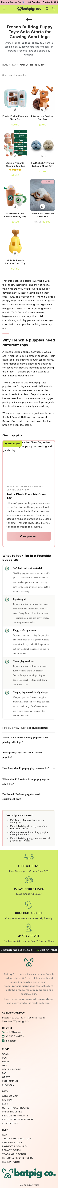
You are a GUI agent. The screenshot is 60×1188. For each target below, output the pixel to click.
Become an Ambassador (17, 1119)
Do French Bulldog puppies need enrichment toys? (28, 796)
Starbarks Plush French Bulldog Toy (15, 215)
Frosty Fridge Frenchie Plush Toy (15, 118)
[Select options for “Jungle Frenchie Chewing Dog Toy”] (15, 156)
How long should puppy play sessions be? (28, 768)
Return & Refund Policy (17, 1158)
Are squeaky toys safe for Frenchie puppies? (28, 754)
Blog (5, 1104)
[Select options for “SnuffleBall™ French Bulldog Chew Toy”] (42, 156)
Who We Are (10, 1096)
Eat (4, 1073)
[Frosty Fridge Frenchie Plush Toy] (15, 98)
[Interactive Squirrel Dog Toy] (42, 98)
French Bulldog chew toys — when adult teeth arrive (28, 827)
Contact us (10, 1123)
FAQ (4, 1134)
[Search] (47, 9)
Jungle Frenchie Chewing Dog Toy (15, 164)
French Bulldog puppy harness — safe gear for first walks (30, 839)
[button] (15, 109)
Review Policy (11, 1161)
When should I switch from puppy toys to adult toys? (28, 781)
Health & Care (11, 1069)
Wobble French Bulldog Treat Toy (15, 262)
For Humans (10, 1081)
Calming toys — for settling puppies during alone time (29, 833)
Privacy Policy (11, 1150)
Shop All (8, 1084)
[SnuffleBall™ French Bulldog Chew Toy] (42, 144)
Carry (6, 1077)
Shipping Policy (12, 1142)
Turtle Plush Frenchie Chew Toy (42, 215)
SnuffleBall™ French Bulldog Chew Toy (42, 164)
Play (13, 65)
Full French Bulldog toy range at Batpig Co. (27, 821)
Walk (5, 1053)
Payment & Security (15, 1146)
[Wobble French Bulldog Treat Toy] (15, 242)
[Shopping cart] (53, 9)
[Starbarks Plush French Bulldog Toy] (15, 195)
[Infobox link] (28, 862)
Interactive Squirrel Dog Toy (42, 118)
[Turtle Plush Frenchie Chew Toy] (42, 195)
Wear (5, 1061)
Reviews (7, 1100)
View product (29, 536)
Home (5, 65)
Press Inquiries (12, 1111)
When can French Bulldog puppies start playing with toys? (28, 740)
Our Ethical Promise (15, 1107)
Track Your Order (14, 1154)
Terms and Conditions (17, 1138)
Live (4, 1065)
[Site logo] (29, 8)
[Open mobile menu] (4, 9)
